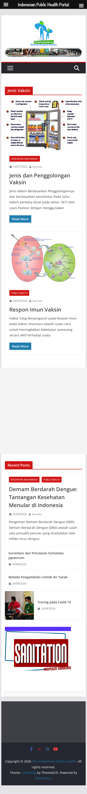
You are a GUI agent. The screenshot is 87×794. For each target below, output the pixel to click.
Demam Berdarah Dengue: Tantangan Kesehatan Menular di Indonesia (43, 497)
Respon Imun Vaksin (35, 309)
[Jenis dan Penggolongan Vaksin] (43, 125)
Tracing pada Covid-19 (54, 602)
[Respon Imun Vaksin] (43, 258)
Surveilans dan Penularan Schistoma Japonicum (36, 555)
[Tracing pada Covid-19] (19, 605)
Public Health (19, 292)
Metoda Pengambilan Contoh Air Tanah (38, 577)
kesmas (37, 167)
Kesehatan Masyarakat (24, 158)
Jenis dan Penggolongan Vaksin (39, 179)
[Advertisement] (43, 411)
